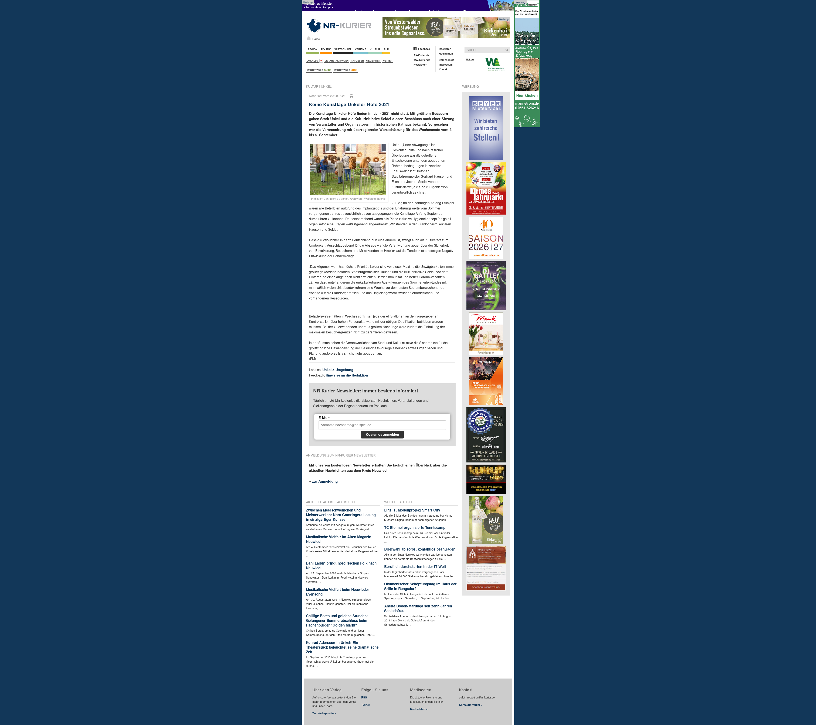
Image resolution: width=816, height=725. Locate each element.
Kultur (375, 49)
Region (312, 49)
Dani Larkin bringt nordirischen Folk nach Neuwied (341, 565)
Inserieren (445, 49)
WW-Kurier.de (422, 60)
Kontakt (443, 69)
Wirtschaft (343, 49)
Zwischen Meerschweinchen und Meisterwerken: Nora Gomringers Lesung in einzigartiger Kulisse (341, 514)
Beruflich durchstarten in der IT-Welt (415, 566)
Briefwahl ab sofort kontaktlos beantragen (419, 549)
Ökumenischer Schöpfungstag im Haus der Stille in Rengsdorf (420, 586)
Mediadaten (446, 53)
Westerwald (319, 70)
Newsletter (420, 64)
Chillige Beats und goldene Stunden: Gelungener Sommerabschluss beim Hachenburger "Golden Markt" (337, 620)
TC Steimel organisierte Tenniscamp (414, 527)
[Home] (308, 38)
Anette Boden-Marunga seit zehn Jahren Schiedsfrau (418, 608)
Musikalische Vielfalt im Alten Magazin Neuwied (338, 539)
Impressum (446, 64)
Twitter (365, 705)
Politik (326, 49)
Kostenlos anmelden (382, 434)
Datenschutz (446, 60)
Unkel (326, 86)
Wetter (387, 60)
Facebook (424, 49)
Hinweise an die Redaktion (347, 375)
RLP (386, 49)
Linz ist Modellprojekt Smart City (412, 510)
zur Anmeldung (325, 481)
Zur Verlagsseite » (324, 713)
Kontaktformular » (471, 705)
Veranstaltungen (336, 60)
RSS (364, 697)
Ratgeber (357, 60)
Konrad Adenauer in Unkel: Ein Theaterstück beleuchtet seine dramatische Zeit (342, 647)
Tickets (470, 59)
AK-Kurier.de (421, 55)
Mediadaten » (419, 709)
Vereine (360, 49)
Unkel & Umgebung (337, 369)
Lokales (313, 60)
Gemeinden (373, 60)
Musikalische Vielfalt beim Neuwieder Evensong (337, 592)
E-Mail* (324, 418)
